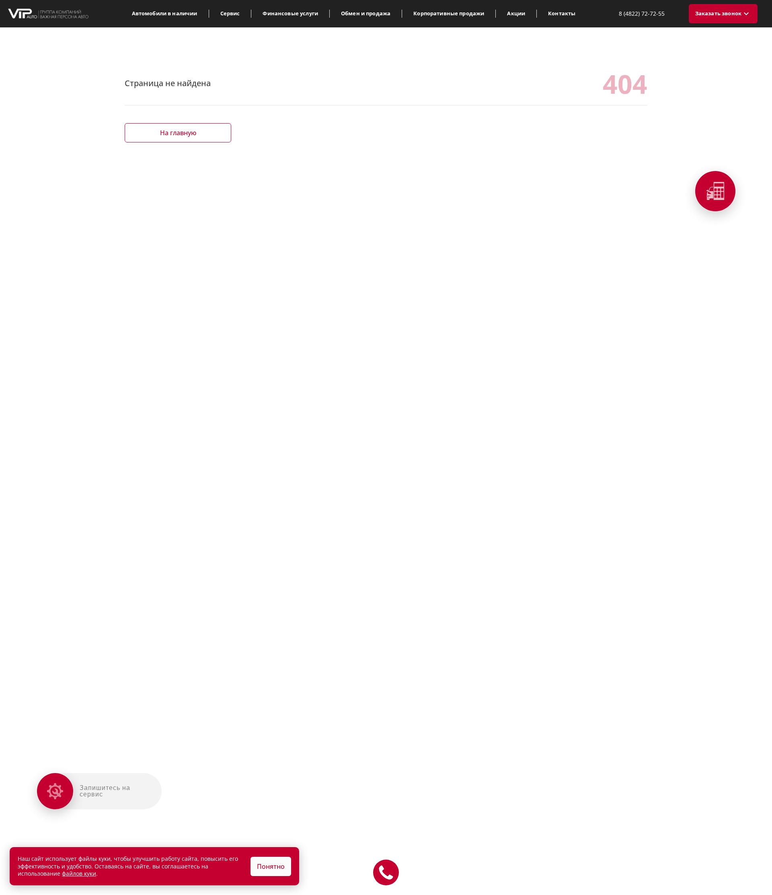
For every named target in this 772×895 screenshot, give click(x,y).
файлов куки (79, 873)
